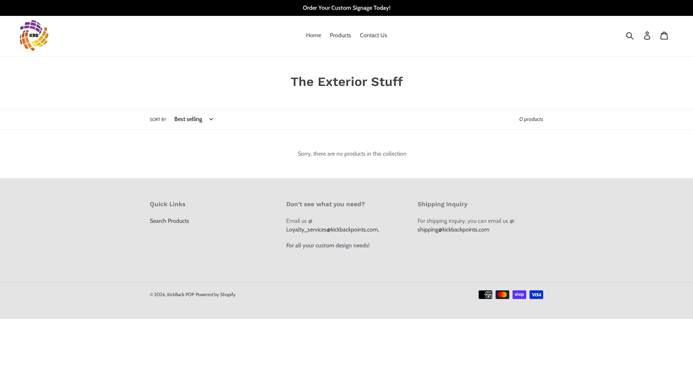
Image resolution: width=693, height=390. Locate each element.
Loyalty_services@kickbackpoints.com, (332, 229)
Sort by (158, 119)
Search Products (169, 220)
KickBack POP (180, 294)
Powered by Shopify (216, 294)
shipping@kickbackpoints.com (453, 229)
